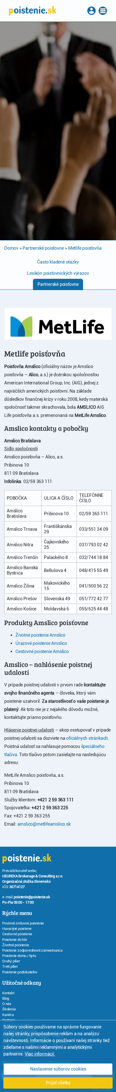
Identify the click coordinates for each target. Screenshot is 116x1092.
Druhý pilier (11, 961)
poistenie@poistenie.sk (32, 897)
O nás (6, 1004)
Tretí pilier (10, 966)
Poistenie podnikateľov (19, 972)
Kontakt (8, 993)
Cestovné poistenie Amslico (42, 651)
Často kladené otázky (58, 262)
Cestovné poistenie (17, 934)
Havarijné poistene (16, 928)
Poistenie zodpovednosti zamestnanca (32, 950)
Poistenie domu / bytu (19, 956)
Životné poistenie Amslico (40, 635)
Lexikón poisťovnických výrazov (58, 273)
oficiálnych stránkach (87, 738)
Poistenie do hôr (14, 939)
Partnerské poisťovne (58, 284)
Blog (5, 998)
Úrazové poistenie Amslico (41, 643)
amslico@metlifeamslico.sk (44, 824)
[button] (92, 10)
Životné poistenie (15, 945)
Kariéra (8, 1015)
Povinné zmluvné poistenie (23, 923)
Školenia (8, 1009)
